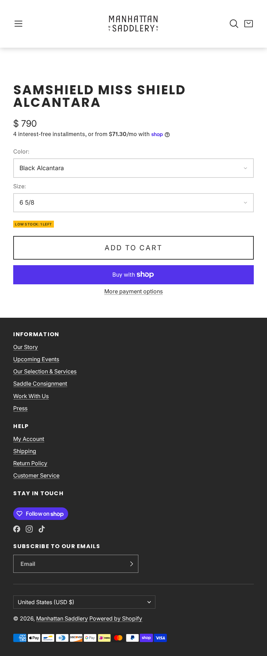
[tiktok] (41, 528)
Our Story (25, 346)
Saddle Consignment (40, 383)
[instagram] (29, 528)
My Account (28, 438)
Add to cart (134, 248)
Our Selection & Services (44, 371)
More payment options (133, 291)
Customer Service (36, 475)
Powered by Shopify (115, 618)
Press (20, 408)
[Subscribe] (131, 564)
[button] (18, 23)
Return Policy (30, 463)
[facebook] (16, 528)
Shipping (24, 451)
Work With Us (31, 396)
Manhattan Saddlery (62, 618)
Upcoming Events (36, 359)
